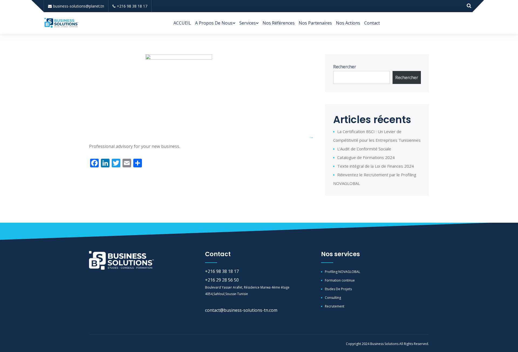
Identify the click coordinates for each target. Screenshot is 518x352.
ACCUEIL (182, 23)
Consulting (333, 297)
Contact (372, 23)
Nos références (279, 23)
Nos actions (348, 23)
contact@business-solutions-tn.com (241, 310)
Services (247, 23)
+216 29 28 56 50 (222, 280)
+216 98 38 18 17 (132, 6)
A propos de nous (214, 23)
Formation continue (340, 280)
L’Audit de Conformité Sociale (364, 148)
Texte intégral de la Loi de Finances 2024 (375, 166)
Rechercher (344, 67)
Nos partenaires (315, 23)
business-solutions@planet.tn (78, 6)
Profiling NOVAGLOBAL (342, 271)
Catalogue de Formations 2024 (366, 157)
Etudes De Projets (338, 289)
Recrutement (334, 306)
